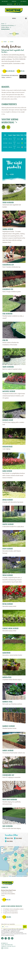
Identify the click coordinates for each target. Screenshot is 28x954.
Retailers (14, 1)
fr (17, 4)
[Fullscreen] (2, 853)
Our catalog (23, 1)
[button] (21, 76)
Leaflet (10, 876)
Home (2, 23)
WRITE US (21, 71)
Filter (12, 174)
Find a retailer (9, 71)
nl (19, 4)
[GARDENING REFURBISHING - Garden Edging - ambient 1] (14, 76)
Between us (4, 943)
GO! (25, 927)
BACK (17, 33)
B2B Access (9, 4)
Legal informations (7, 944)
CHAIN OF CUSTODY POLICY (8, 946)
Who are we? (5, 1)
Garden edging (5, 27)
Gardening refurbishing (7, 25)
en (21, 4)
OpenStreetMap (20, 876)
